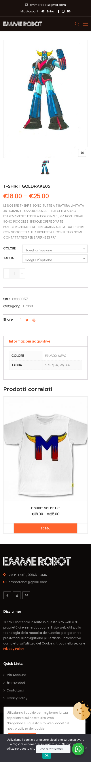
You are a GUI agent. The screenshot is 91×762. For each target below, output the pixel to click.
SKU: (6, 299)
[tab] (45, 341)
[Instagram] (17, 595)
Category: (11, 306)
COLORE (9, 248)
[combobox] (55, 249)
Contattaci (15, 690)
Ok (47, 755)
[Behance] (26, 595)
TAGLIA (8, 258)
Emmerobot (16, 682)
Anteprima (48, 457)
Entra (50, 11)
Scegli (45, 528)
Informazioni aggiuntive (29, 341)
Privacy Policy (13, 648)
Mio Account (29, 11)
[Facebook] (7, 595)
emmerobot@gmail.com (48, 5)
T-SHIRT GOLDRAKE (45, 508)
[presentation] (6, 470)
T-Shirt (28, 306)
